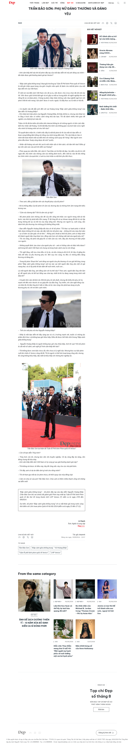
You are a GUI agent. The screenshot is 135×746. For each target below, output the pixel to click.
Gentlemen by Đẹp (96, 3)
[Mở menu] (125, 3)
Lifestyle (104, 112)
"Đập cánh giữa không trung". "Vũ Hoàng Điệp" (49, 548)
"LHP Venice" (56, 553)
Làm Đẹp (45, 3)
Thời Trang (34, 3)
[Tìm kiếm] (118, 3)
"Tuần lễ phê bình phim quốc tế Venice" (33, 553)
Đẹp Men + (34, 615)
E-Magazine (81, 3)
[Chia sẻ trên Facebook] (103, 23)
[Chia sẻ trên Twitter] (111, 23)
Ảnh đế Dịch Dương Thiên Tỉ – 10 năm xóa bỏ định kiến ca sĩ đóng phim (34, 622)
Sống (62, 3)
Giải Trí (54, 3)
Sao (20, 23)
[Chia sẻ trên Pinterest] (107, 23)
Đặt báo (111, 3)
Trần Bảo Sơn (24, 548)
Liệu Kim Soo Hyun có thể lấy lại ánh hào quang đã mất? (63, 608)
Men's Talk (104, 84)
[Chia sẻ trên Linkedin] (115, 23)
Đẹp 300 (70, 3)
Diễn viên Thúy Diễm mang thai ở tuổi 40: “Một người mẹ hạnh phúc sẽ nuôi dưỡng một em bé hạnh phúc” (63, 651)
